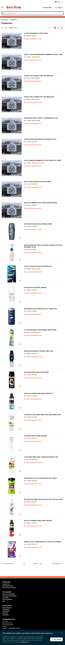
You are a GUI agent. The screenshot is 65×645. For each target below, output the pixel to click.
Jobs (3, 601)
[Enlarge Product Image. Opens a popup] (20, 238)
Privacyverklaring (7, 599)
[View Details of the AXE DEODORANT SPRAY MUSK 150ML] (11, 379)
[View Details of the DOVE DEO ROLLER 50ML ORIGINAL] (11, 295)
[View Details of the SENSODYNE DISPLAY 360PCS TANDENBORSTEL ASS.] (11, 125)
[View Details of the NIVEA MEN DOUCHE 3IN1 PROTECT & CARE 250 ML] (11, 316)
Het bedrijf (5, 597)
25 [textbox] (59, 564)
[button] (41, 564)
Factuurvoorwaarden (8, 594)
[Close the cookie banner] (62, 633)
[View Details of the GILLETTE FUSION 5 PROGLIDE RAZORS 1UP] (11, 274)
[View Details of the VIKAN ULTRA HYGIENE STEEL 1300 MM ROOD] (11, 83)
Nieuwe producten (7, 586)
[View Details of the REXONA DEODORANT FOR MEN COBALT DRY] (11, 358)
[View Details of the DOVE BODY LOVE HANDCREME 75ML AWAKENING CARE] (11, 422)
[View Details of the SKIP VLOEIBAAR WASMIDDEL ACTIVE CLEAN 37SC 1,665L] (11, 168)
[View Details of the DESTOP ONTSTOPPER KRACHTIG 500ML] (11, 189)
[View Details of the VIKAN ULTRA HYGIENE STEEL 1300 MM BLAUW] (11, 104)
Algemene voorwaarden (9, 596)
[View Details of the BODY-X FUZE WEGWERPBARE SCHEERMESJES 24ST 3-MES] (11, 62)
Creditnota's (6, 611)
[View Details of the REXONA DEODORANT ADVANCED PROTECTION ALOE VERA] (11, 507)
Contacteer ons (8, 619)
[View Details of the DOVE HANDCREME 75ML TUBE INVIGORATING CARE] (11, 464)
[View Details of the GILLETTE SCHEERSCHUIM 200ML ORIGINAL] (11, 528)
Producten (14, 19)
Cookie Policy (24, 642)
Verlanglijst (5, 615)
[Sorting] (49, 28)
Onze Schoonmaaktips (9, 587)
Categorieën (6, 584)
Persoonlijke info (7, 607)
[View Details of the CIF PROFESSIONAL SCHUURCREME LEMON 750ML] (11, 337)
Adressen (5, 613)
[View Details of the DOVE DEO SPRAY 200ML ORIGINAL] (11, 443)
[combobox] (32, 13)
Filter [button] (5, 28)
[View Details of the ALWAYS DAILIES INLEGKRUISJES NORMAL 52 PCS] (11, 146)
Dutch (59, 2)
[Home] (13, 7)
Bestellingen (5, 609)
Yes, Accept (57, 639)
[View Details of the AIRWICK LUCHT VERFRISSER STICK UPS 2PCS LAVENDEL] (11, 549)
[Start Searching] (3, 13)
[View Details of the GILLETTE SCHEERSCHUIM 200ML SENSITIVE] (11, 401)
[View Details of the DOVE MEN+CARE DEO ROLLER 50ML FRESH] (11, 231)
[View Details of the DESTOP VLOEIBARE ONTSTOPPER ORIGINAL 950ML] (11, 210)
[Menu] (2, 7)
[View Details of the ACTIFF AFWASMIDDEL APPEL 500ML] (11, 41)
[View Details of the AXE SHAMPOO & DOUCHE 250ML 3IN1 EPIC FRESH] (11, 485)
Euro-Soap (4, 19)
